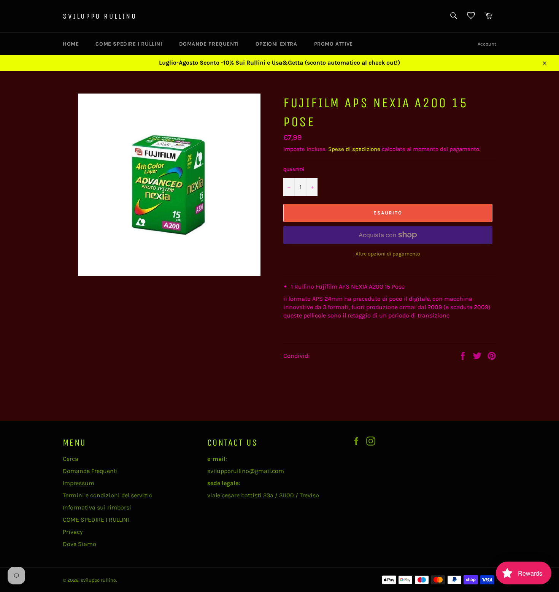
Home (71, 44)
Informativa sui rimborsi (97, 507)
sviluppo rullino (100, 16)
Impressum (78, 483)
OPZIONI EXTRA (276, 44)
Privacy (73, 531)
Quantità (294, 169)
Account (487, 44)
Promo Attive (333, 44)
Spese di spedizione (354, 149)
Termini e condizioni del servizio (107, 495)
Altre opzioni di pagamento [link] (388, 254)
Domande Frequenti (209, 44)
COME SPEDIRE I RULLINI (128, 44)
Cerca (70, 458)
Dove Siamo (79, 544)
